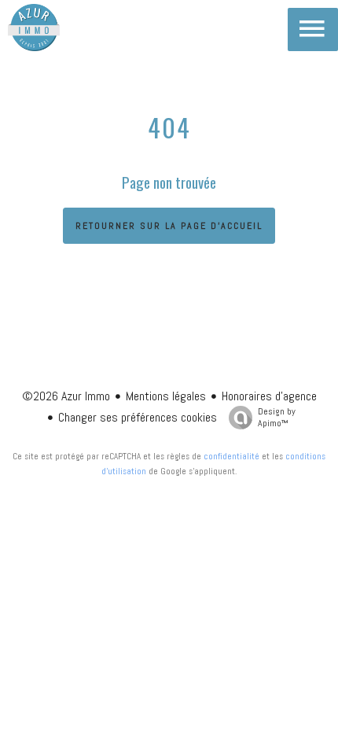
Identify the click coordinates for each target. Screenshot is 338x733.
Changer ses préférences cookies (137, 417)
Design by (277, 417)
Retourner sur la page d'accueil (169, 225)
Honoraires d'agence (269, 396)
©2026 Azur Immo (66, 396)
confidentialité (231, 456)
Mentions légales (166, 396)
